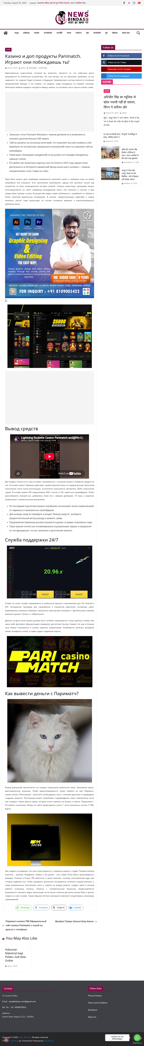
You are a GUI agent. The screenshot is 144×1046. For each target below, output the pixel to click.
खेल (87, 33)
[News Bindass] (5, 33)
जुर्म (106, 33)
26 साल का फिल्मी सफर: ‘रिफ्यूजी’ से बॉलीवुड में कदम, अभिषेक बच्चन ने (120, 135)
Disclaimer (92, 1010)
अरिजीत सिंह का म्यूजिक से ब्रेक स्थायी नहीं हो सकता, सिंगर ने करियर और (120, 102)
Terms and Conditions (97, 1003)
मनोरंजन (79, 33)
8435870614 (20, 1007)
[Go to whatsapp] (137, 1037)
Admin (124, 113)
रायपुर (16, 33)
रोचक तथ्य (126, 33)
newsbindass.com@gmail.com (22, 1001)
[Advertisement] (49, 112)
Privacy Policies (95, 996)
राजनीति (59, 33)
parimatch (56, 179)
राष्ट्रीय (36, 33)
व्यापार (69, 33)
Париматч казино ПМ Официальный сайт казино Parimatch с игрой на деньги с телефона (26, 925)
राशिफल (115, 33)
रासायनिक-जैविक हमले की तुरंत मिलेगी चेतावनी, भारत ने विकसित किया (61, 3)
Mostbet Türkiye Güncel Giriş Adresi (74, 921)
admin (23, 68)
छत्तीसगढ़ (26, 33)
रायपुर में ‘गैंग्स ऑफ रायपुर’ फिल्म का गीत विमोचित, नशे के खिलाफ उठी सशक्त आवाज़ (130, 174)
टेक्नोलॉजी (97, 33)
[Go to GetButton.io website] (137, 1043)
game (8, 49)
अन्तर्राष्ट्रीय (48, 33)
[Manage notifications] (6, 1040)
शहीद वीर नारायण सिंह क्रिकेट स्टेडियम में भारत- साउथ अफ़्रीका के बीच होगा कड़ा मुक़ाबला (130, 153)
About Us (92, 1017)
